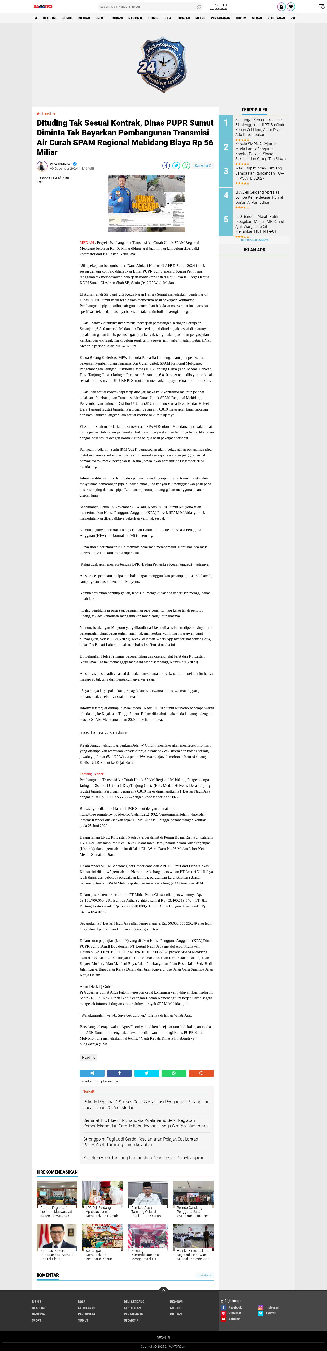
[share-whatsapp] (186, 165)
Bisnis (153, 18)
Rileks (200, 18)
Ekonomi (183, 18)
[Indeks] (281, 7)
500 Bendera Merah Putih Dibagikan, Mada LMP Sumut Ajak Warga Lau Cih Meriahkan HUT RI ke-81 (259, 224)
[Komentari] (201, 1073)
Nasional (135, 18)
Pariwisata (86, 1314)
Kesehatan (132, 1308)
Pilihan (84, 18)
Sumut (67, 18)
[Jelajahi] (321, 6)
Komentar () (203, 165)
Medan (257, 18)
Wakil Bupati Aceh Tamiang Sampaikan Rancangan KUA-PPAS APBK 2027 (259, 173)
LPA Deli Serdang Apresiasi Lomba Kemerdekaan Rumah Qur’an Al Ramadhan (259, 197)
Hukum (241, 18)
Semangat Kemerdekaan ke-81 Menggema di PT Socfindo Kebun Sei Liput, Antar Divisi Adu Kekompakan (260, 127)
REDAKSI (163, 1338)
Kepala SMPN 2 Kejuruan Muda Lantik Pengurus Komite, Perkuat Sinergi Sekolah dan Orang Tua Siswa (260, 151)
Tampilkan (203, 1275)
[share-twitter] (176, 165)
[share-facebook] (166, 165)
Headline (50, 18)
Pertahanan (220, 18)
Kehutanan (276, 18)
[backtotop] (163, 1291)
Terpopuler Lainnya (254, 240)
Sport (100, 18)
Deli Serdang (134, 1302)
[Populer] (291, 7)
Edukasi (117, 18)
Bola (167, 18)
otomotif (131, 1320)
